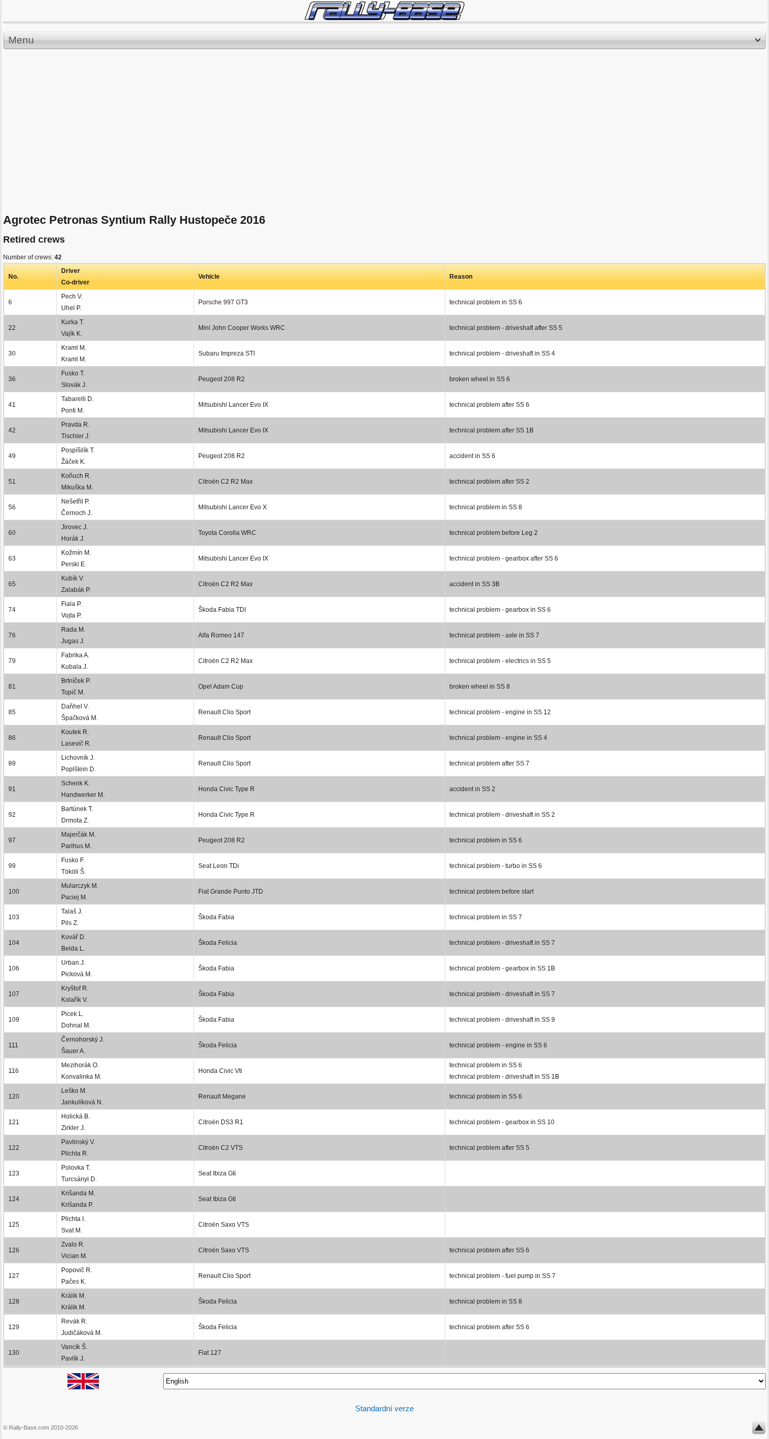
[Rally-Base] (384, 10)
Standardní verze (384, 1408)
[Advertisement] (384, 132)
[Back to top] (759, 1430)
